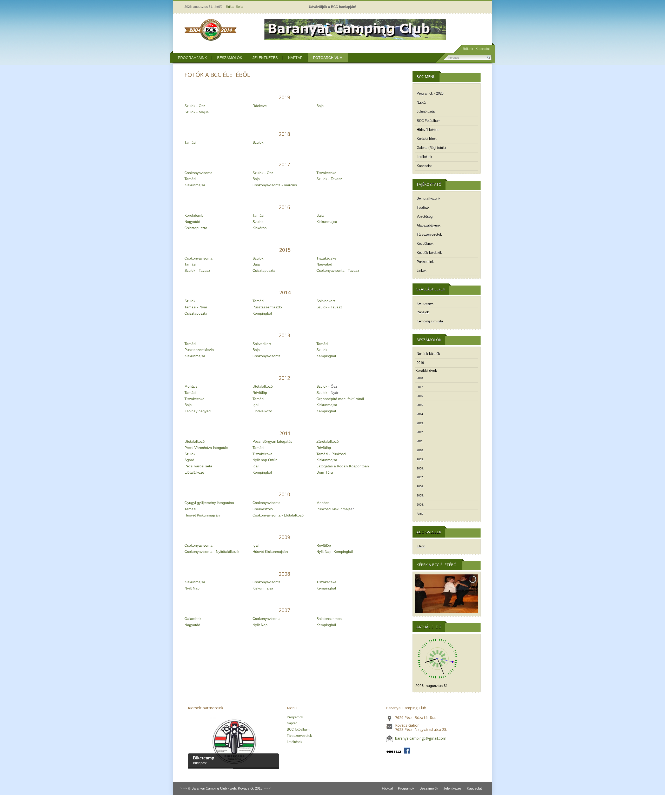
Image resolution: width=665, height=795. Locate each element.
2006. (420, 486)
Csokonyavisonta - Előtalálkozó (278, 515)
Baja (320, 106)
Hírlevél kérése (428, 130)
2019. (421, 363)
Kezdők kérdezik (429, 253)
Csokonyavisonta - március (274, 185)
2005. (420, 495)
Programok (295, 717)
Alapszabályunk (429, 225)
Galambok (192, 619)
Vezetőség (425, 216)
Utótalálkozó (262, 386)
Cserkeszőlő (262, 509)
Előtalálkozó (262, 411)
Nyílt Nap (323, 551)
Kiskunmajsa (194, 185)
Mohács (190, 386)
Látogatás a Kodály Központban (342, 466)
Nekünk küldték (428, 354)
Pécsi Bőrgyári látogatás (272, 441)
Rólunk (468, 49)
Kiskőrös (259, 228)
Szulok (257, 142)
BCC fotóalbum (298, 729)
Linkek (422, 271)
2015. (420, 405)
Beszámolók (229, 58)
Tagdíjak (423, 207)
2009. (420, 459)
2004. (420, 504)
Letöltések (424, 157)
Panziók (423, 312)
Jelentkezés (265, 58)
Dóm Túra (324, 472)
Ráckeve (259, 106)
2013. (420, 423)
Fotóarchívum (328, 58)
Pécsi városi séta (198, 466)
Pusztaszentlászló (267, 307)
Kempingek (425, 303)
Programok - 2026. (430, 93)
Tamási (190, 142)
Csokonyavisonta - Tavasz (337, 270)
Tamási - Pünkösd (331, 454)
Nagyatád (192, 222)
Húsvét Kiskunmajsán (202, 515)
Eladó (421, 546)
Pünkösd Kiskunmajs (333, 509)
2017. (420, 386)
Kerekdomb (193, 215)
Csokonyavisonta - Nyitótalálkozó (211, 551)
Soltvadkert (325, 301)
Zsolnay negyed (197, 411)
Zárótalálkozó (327, 441)
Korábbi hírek (427, 139)
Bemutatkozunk (428, 198)
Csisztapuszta (195, 228)
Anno (420, 513)
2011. (420, 441)
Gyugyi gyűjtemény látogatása (209, 503)
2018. (420, 378)
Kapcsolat (483, 49)
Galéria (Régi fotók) (431, 148)
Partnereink (425, 262)
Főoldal (387, 788)
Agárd (189, 460)
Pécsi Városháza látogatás (206, 448)
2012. (420, 432)
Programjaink (192, 58)
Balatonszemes (329, 619)
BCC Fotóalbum (429, 121)
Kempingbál (262, 313)
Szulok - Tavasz (329, 179)
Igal (255, 405)
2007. (420, 477)
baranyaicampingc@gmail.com (420, 738)
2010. (420, 450)
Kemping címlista (430, 321)
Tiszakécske (326, 173)
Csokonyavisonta (198, 173)
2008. (420, 468)
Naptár (295, 58)
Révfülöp (259, 392)
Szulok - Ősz (194, 106)
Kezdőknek (425, 244)
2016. (420, 396)
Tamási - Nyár (195, 307)
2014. (420, 414)
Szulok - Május (196, 112)
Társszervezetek (429, 234)
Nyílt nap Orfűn (264, 460)
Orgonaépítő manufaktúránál (340, 399)
